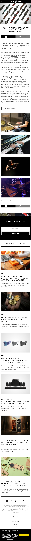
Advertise (15, 521)
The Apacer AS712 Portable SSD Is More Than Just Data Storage (14, 484)
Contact (15, 519)
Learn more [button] (10, 539)
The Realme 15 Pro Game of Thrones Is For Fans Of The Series (15, 443)
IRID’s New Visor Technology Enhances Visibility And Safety (14, 360)
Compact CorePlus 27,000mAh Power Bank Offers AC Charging (14, 278)
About (15, 516)
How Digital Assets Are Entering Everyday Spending (14, 319)
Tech (2, 273)
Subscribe (15, 233)
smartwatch (14, 55)
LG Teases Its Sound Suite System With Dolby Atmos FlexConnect (15, 402)
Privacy (15, 524)
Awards (15, 527)
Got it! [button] (23, 535)
